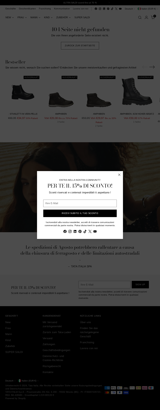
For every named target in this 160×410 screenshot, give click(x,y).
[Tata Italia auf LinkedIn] (75, 232)
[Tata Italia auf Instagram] (70, 232)
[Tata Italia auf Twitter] (90, 232)
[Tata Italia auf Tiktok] (85, 232)
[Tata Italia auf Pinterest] (80, 232)
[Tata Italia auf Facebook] (65, 232)
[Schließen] (119, 174)
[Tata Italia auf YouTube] (95, 232)
